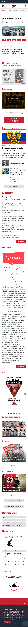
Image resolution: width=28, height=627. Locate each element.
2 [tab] (13, 466)
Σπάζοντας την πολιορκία (9, 551)
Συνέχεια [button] (7, 622)
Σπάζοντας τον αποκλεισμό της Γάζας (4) (15, 555)
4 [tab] (16, 466)
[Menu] (3, 6)
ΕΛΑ (4, 520)
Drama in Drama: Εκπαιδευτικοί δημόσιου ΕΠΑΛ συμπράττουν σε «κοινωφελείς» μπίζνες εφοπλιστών (13, 51)
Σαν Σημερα (7, 193)
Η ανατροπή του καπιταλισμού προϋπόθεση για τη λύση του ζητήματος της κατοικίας (13, 459)
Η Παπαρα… (7, 248)
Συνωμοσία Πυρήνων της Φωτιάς (12, 525)
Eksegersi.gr (9, 22)
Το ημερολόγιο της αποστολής (13, 553)
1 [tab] (12, 466)
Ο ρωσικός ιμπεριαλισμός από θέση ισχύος (12, 149)
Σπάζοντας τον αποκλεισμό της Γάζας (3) (15, 558)
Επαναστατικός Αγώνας (9, 522)
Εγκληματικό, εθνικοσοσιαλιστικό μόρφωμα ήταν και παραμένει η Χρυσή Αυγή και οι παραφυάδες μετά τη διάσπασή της (13, 490)
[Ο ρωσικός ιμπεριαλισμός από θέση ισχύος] (14, 137)
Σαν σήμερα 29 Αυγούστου (10, 197)
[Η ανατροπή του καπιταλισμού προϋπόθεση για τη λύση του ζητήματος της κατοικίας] (14, 453)
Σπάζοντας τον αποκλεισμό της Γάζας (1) (15, 565)
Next (24, 394)
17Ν (4, 517)
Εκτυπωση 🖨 (21, 241)
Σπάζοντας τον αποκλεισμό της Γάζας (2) (15, 562)
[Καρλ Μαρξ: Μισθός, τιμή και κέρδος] (5, 163)
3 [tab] (15, 466)
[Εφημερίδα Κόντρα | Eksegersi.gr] (14, 6)
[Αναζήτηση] (25, 6)
